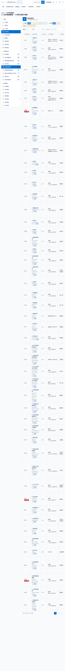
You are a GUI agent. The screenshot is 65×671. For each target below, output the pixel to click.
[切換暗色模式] (62, 2)
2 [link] (58, 613)
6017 (25, 579)
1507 (25, 222)
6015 (25, 552)
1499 (25, 126)
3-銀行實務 (34, 437)
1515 (25, 305)
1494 (25, 69)
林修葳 (61, 485)
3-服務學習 (34, 313)
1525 (25, 419)
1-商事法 (34, 161)
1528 (25, 453)
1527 (25, 440)
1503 (25, 172)
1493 (25, 57)
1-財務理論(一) (35, 507)
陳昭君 (61, 90)
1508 (25, 231)
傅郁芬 (61, 126)
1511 (25, 260)
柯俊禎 (61, 337)
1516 (25, 316)
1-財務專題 (34, 292)
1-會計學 (34, 55)
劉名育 (61, 138)
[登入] (53, 2)
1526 (25, 429)
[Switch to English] (56, 2)
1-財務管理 (34, 135)
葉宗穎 (61, 271)
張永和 (61, 231)
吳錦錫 (61, 429)
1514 (25, 295)
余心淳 (61, 371)
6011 (25, 510)
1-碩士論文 (34, 550)
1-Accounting (35, 484)
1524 (25, 408)
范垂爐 (61, 359)
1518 (25, 337)
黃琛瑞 (61, 69)
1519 (25, 348)
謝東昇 (61, 348)
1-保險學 (34, 170)
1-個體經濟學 (35, 149)
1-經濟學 (34, 47)
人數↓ (58, 23)
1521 (25, 371)
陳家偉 (61, 48)
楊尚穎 (61, 172)
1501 (25, 150)
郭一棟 (61, 196)
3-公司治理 (34, 496)
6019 (25, 605)
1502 (25, 163)
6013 (25, 531)
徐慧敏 (61, 440)
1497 (25, 98)
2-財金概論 (34, 66)
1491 (25, 40)
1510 (25, 250)
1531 (25, 498)
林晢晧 (61, 82)
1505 (25, 196)
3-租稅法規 (34, 336)
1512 (25, 271)
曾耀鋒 (61, 327)
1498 (25, 110)
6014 (25, 542)
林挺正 (61, 419)
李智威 (61, 163)
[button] (23, 6)
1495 (25, 82)
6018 (25, 592)
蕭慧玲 (61, 395)
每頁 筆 (28, 29)
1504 (25, 184)
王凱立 (61, 270)
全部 (29, 23)
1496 (25, 90)
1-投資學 (34, 229)
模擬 (35, 42)
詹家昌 (61, 510)
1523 (25, 395)
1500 (25, 138)
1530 (25, 486)
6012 (25, 520)
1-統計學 (34, 124)
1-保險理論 (34, 528)
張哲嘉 (61, 57)
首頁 (3, 12)
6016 (25, 565)
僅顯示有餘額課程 (32, 25)
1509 (25, 241)
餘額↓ (24, 25)
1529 (25, 470)
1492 (25, 48)
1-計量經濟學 (35, 518)
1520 (25, 359)
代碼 (54, 23)
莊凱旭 (61, 241)
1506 (25, 209)
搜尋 (43, 2)
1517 (25, 327)
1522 (25, 383)
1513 (25, 283)
